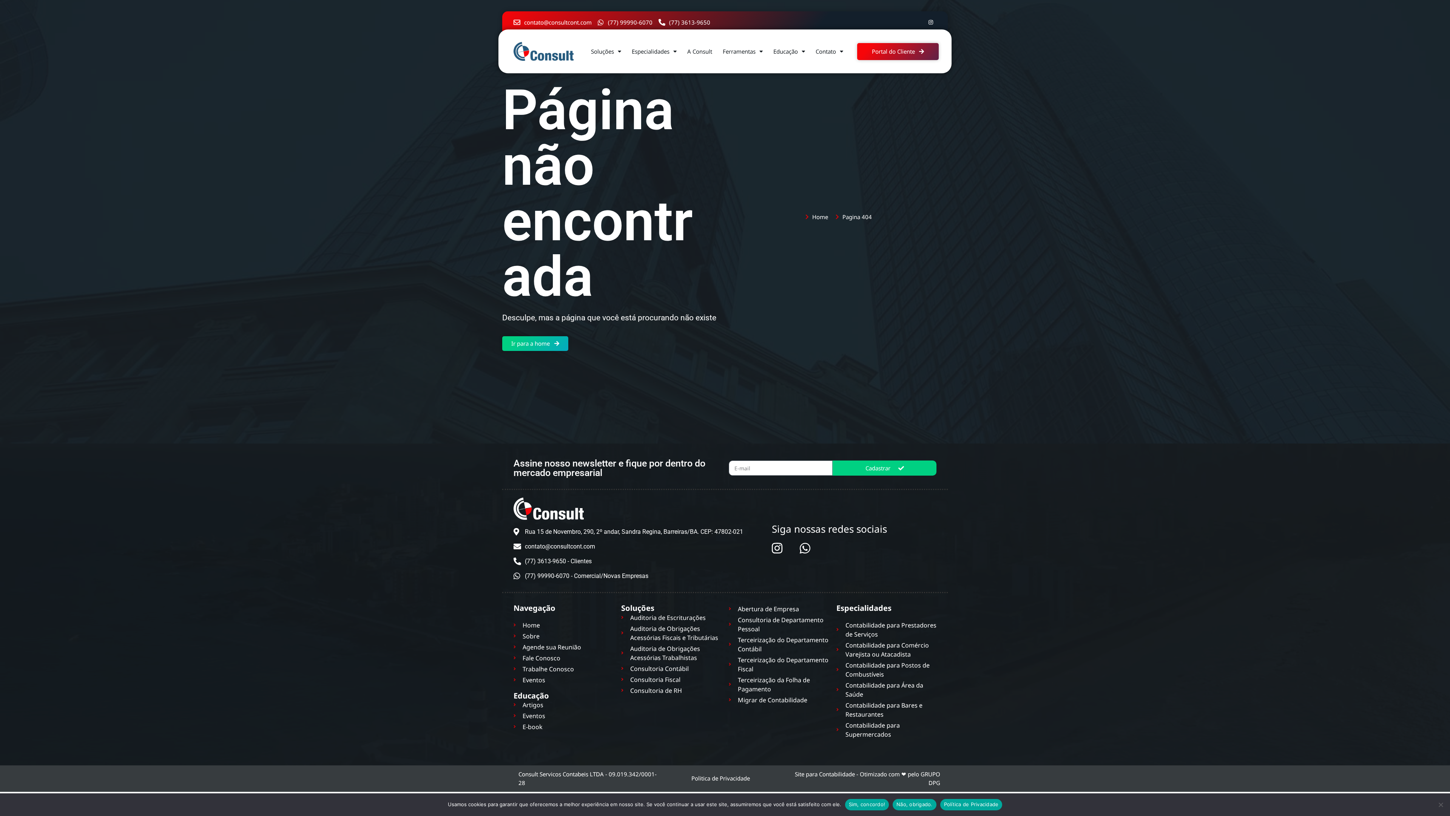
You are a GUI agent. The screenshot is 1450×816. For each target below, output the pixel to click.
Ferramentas (739, 51)
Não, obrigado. (914, 804)
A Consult (699, 51)
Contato (826, 51)
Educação (785, 51)
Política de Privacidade (971, 804)
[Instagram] (931, 22)
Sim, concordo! (867, 804)
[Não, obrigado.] (1440, 804)
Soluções (602, 51)
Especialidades (650, 51)
